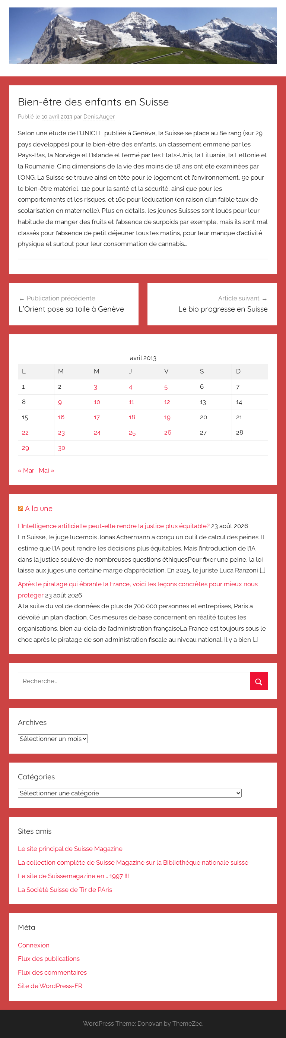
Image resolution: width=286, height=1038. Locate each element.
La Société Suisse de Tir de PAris (65, 889)
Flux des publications (49, 958)
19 (167, 417)
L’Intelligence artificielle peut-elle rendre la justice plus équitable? (114, 526)
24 (97, 432)
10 (97, 402)
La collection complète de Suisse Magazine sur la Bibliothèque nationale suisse (133, 862)
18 (132, 417)
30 (61, 447)
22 (25, 432)
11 (131, 402)
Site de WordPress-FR (50, 986)
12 (167, 402)
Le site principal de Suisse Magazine (70, 848)
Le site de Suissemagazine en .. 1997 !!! (73, 876)
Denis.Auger (99, 116)
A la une (39, 508)
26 (167, 432)
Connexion (34, 945)
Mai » (46, 470)
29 (25, 447)
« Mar (26, 470)
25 (132, 432)
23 (61, 432)
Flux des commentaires (52, 972)
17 (97, 417)
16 (61, 417)
